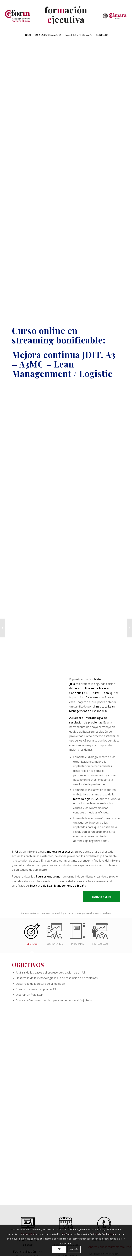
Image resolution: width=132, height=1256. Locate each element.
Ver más (74, 1249)
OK (59, 1249)
